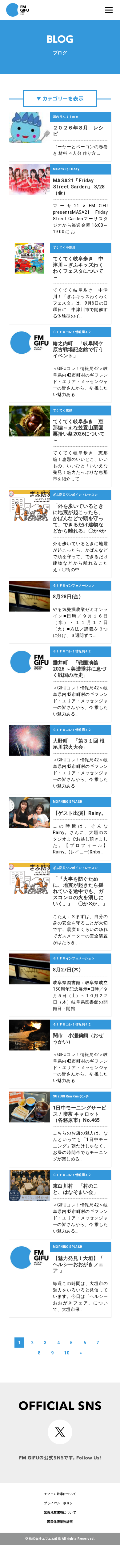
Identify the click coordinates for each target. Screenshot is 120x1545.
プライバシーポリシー (60, 1503)
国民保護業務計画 (60, 1521)
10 (66, 1352)
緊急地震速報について (60, 1512)
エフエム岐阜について (60, 1494)
